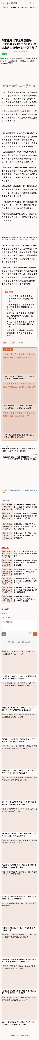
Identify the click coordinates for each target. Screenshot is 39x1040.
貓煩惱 (5, 343)
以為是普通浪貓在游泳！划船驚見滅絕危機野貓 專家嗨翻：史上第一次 (21, 307)
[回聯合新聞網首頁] (5, 3)
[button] (27, 3)
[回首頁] (9, 3)
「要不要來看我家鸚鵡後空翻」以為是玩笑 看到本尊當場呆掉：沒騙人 (21, 298)
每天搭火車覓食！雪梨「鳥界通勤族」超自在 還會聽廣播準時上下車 (21, 324)
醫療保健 (20, 7)
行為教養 (5, 7)
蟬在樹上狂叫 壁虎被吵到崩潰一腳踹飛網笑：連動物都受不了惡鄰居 (21, 333)
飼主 (12, 343)
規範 (4, 634)
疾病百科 (28, 7)
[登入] (33, 3)
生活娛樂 (12, 7)
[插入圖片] (30, 634)
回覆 (35, 634)
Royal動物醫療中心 (14, 111)
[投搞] (30, 3)
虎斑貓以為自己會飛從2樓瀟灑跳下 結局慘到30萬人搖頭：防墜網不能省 (20, 315)
